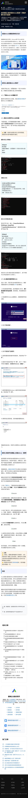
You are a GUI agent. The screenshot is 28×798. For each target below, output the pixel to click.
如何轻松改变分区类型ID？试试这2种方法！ (14, 631)
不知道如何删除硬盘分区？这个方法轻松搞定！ (14, 661)
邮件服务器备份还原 (10, 702)
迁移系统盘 (15, 562)
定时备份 (18, 710)
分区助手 (3, 782)
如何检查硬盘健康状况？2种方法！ (13, 634)
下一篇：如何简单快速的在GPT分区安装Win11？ (12, 611)
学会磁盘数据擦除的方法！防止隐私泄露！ (14, 647)
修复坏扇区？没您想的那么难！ (12, 760)
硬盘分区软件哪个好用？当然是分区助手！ (14, 678)
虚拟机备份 (10, 714)
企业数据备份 (12, 699)
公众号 (23, 787)
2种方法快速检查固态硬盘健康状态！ (13, 765)
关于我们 (13, 782)
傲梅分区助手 (11, 469)
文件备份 (10, 707)
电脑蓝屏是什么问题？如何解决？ (13, 675)
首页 (4, 7)
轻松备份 (3, 785)
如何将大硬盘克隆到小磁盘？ (12, 636)
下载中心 (7, 485)
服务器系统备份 (12, 701)
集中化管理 (18, 714)
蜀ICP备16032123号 (22, 793)
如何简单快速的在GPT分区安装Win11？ (14, 664)
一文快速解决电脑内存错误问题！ (12, 744)
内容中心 (10, 7)
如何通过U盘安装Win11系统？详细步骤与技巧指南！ (13, 9)
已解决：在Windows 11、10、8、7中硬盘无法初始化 (14, 672)
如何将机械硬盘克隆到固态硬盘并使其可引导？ (14, 639)
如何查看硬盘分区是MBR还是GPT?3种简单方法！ (14, 650)
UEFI (15, 284)
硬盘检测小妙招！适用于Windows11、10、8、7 (15, 755)
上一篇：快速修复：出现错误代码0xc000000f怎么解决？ (13, 607)
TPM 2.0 (17, 45)
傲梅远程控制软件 (13, 730)
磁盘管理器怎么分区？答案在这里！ (13, 758)
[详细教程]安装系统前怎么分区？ (12, 746)
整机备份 (10, 710)
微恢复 (2, 787)
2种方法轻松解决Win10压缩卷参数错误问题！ (14, 768)
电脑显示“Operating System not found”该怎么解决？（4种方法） (14, 669)
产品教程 (13, 787)
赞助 (23, 782)
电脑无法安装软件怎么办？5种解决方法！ (14, 642)
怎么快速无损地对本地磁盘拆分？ (12, 762)
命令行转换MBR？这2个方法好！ (12, 644)
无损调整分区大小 (10, 595)
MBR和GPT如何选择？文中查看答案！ (14, 666)
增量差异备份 (19, 712)
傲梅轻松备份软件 (13, 720)
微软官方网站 (21, 99)
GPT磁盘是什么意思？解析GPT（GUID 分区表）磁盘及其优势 (15, 751)
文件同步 (18, 707)
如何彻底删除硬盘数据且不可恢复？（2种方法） (14, 657)
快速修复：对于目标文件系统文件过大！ (14, 748)
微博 (23, 785)
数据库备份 (10, 712)
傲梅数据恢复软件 (13, 725)
